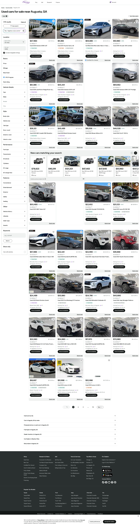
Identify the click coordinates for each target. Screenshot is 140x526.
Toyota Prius (27, 498)
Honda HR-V (42, 506)
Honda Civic (42, 498)
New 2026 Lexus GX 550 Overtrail (54, 172)
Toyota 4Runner (28, 506)
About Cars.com (41, 513)
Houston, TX (89, 462)
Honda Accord (43, 500)
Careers (70, 513)
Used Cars (26, 460)
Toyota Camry (27, 503)
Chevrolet (89, 492)
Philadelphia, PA (90, 473)
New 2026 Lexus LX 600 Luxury (70, 172)
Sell (42, 2)
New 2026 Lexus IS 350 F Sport (121, 172)
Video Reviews (43, 476)
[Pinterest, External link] (115, 482)
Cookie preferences (95, 521)
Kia (103, 492)
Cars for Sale (9, 7)
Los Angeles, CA (90, 465)
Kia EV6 (104, 506)
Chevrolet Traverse (91, 500)
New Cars (26, 462)
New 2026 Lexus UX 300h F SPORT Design (105, 172)
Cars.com (82, 520)
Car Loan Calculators (76, 460)
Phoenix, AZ (89, 468)
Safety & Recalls (43, 470)
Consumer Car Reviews (45, 460)
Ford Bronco (58, 498)
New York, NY (89, 476)
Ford (56, 492)
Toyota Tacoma (27, 500)
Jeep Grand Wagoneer (76, 503)
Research (49, 2)
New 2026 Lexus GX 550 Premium (37, 172)
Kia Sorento (105, 498)
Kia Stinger (105, 500)
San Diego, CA (89, 478)
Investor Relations (59, 513)
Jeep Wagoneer (75, 500)
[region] (70, 520)
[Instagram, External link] (112, 482)
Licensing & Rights (78, 513)
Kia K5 (103, 503)
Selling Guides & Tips (60, 468)
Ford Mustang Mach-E (60, 503)
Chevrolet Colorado (92, 506)
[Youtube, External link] (109, 482)
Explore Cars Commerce (108, 460)
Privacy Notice (40, 520)
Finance (58, 2)
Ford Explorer (58, 506)
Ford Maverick (58, 495)
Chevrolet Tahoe (91, 503)
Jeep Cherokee (75, 506)
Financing (26, 480)
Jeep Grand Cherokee (76, 498)
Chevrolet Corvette (91, 495)
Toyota (25, 492)
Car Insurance (74, 470)
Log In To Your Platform (108, 462)
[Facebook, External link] (106, 482)
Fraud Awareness (91, 513)
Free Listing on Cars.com (61, 465)
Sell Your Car (58, 460)
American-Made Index (44, 473)
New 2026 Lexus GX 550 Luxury (87, 172)
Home (2, 7)
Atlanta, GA (89, 470)
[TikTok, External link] (103, 482)
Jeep (72, 492)
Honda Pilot (42, 503)
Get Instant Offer (59, 462)
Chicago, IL (89, 460)
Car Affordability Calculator (77, 462)
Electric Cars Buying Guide (30, 477)
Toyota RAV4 (27, 495)
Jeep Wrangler (74, 495)
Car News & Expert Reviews (46, 462)
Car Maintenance (75, 473)
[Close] (138, 516)
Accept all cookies (109, 521)
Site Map (73, 476)
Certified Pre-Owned (29, 465)
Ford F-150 (58, 500)
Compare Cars (43, 465)
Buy (36, 2)
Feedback (100, 513)
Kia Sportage (105, 495)
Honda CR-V (42, 495)
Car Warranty (74, 468)
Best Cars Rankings (44, 468)
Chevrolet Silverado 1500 (93, 498)
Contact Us (50, 513)
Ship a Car (73, 465)
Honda (41, 492)
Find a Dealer (27, 470)
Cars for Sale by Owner (29, 468)
